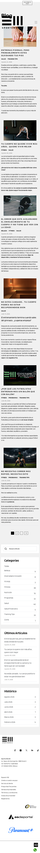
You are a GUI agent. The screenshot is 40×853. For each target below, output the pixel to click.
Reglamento (5, 799)
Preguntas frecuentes (8, 786)
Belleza (4, 231)
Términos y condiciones (9, 793)
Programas (13, 398)
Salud (11, 150)
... (21, 533)
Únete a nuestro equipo (9, 780)
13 (26, 533)
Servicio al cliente (7, 783)
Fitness (4, 150)
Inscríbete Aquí (27, 2)
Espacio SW (5, 777)
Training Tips (24, 398)
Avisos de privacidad (8, 796)
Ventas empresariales (8, 789)
